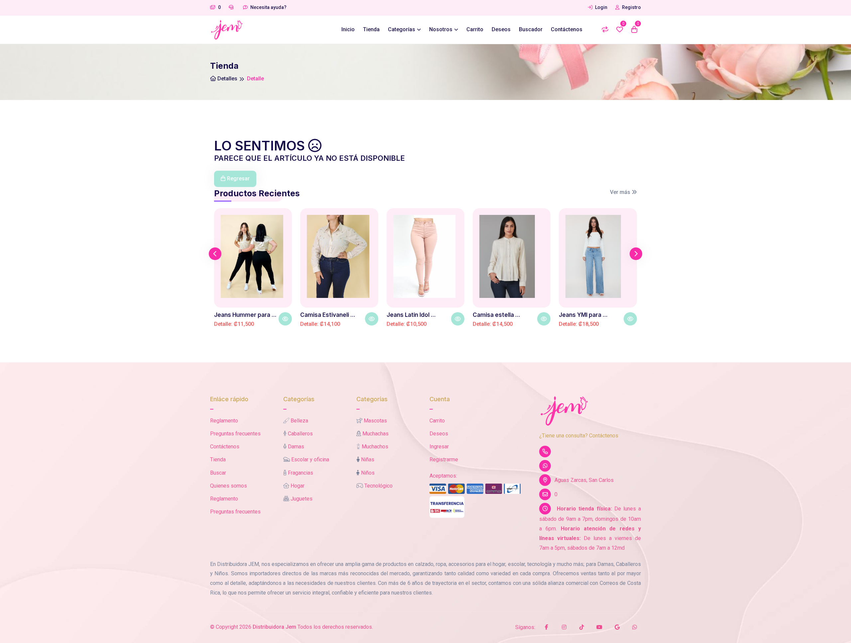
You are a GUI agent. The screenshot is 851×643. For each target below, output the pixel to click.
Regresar (238, 178)
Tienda (371, 29)
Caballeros (300, 433)
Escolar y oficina (310, 459)
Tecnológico (378, 486)
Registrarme (443, 459)
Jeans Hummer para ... (245, 315)
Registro (631, 7)
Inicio (348, 29)
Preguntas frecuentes (235, 433)
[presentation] (215, 253)
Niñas (367, 459)
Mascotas (375, 420)
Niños (368, 473)
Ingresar (439, 446)
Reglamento (224, 420)
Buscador (531, 29)
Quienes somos (228, 486)
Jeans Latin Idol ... (411, 315)
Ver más (621, 192)
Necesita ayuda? (268, 7)
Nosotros (440, 29)
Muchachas (375, 433)
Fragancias (300, 473)
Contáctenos (566, 29)
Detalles (226, 78)
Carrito (474, 29)
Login (600, 7)
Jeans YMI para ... (583, 315)
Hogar (297, 486)
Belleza (299, 420)
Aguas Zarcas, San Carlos (584, 480)
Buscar (218, 473)
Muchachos (375, 446)
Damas (296, 446)
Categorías (401, 29)
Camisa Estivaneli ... (327, 315)
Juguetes (301, 499)
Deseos (501, 29)
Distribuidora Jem (274, 627)
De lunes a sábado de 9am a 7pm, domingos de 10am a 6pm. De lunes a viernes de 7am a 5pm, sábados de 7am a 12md (590, 528)
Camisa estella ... (496, 315)
